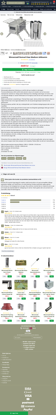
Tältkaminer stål (28, 15)
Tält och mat (10, 15)
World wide (25, 328)
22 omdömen (28, 59)
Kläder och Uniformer (46, 9)
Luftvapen (35, 9)
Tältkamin (19, 158)
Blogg (28, 331)
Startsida (3, 15)
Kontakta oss (5, 357)
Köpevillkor (5, 369)
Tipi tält (4, 158)
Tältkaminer (19, 15)
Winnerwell (11, 158)
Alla (4, 9)
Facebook (4, 382)
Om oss (4, 355)
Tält (25, 158)
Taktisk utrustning (26, 9)
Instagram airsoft (6, 380)
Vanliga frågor (5, 364)
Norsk (34, 328)
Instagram (4, 378)
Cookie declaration (6, 359)
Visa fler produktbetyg (7, 251)
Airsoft (17, 9)
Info (4, 276)
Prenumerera (37, 337)
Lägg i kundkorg (29, 69)
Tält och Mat (10, 9)
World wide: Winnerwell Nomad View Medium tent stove (19, 165)
